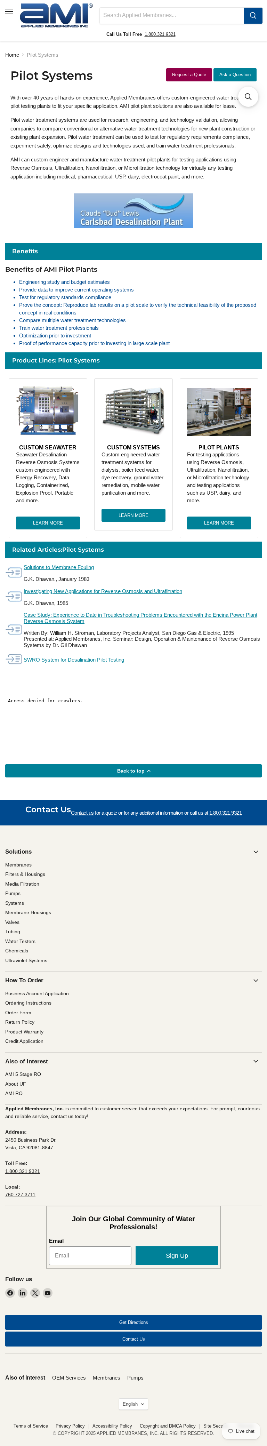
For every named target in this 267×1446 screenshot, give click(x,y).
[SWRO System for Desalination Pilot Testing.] (14, 659)
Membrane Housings (28, 912)
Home (12, 55)
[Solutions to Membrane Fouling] (14, 573)
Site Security (216, 1426)
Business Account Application (37, 993)
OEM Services (69, 1378)
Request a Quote (189, 74)
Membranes (18, 865)
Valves (12, 922)
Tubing (12, 931)
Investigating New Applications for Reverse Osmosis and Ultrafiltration (103, 591)
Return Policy (19, 1022)
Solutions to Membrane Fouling (59, 567)
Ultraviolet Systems (26, 960)
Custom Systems (133, 447)
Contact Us (133, 1339)
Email (56, 1241)
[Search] (253, 16)
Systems (14, 903)
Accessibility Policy (112, 1426)
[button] (248, 97)
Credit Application (24, 1041)
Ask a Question (235, 74)
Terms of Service (31, 1426)
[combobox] (172, 16)
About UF (15, 1084)
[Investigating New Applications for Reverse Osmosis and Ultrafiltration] (14, 597)
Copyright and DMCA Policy (168, 1426)
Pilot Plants (219, 447)
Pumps (13, 893)
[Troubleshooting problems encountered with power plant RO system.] (14, 630)
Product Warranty (24, 1031)
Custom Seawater (47, 447)
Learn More (48, 523)
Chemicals (16, 950)
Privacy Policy (70, 1426)
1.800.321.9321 (160, 34)
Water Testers (20, 941)
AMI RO (14, 1093)
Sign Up (177, 1255)
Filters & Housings (25, 874)
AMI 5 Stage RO (23, 1074)
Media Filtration (22, 884)
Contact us (82, 813)
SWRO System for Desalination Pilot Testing (74, 660)
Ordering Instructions (28, 1003)
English (130, 1404)
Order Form (18, 1012)
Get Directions (133, 1322)
